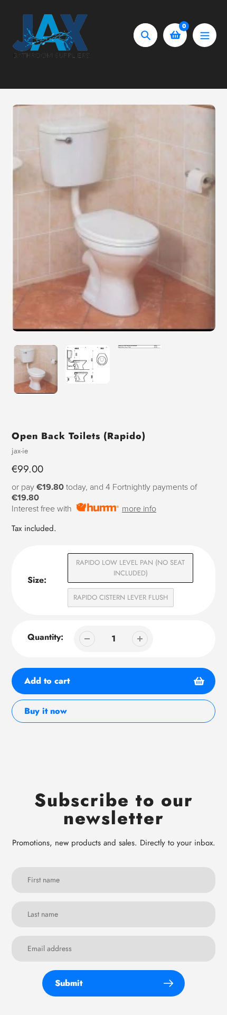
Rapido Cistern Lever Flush (120, 597)
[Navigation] (204, 35)
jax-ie (20, 450)
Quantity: (45, 637)
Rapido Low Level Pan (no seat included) (130, 567)
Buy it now (45, 711)
